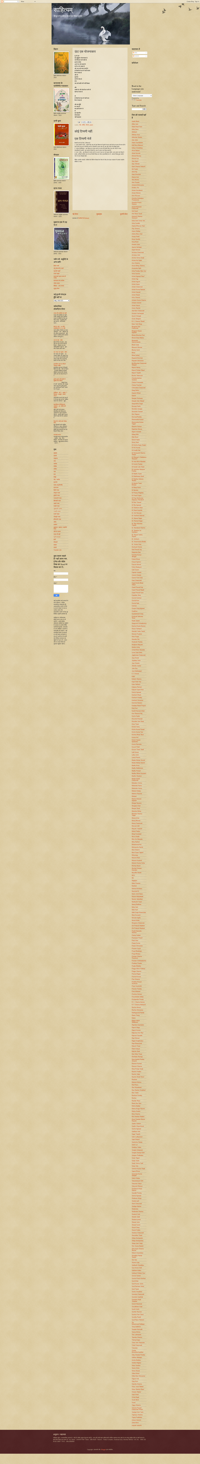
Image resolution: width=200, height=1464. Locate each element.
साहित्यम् (63, 9)
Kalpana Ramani (137, 687)
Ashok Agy (135, 279)
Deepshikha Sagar (137, 403)
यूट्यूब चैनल (56, 288)
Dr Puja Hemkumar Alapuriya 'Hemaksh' (138, 498)
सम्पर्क (55, 547)
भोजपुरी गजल (57, 516)
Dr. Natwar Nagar (137, 518)
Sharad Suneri (136, 1225)
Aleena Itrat (135, 177)
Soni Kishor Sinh (137, 1268)
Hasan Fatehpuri (137, 628)
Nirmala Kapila (136, 918)
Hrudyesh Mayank (137, 644)
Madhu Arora (135, 765)
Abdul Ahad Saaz (137, 126)
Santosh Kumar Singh (138, 1168)
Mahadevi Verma (137, 783)
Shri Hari (134, 1260)
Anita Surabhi (136, 223)
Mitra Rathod (135, 842)
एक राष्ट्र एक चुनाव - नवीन (60, 352)
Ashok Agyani (136, 281)
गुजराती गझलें (57, 271)
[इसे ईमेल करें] (82, 122)
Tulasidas (135, 1348)
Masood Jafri (136, 826)
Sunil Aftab (135, 1281)
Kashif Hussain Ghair (138, 711)
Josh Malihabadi (137, 671)
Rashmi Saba (136, 1074)
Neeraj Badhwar (136, 904)
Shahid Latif (135, 1201)
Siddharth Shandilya (138, 1265)
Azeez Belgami (136, 319)
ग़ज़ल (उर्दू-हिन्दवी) (58, 485)
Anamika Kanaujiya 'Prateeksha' (137, 199)
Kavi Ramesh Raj (137, 713)
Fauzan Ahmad (136, 564)
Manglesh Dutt (136, 806)
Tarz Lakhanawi (136, 1334)
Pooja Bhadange (137, 951)
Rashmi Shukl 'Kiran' (138, 1077)
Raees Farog (135, 1015)
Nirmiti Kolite (135, 920)
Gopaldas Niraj (136, 595)
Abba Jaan (135, 124)
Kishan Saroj (135, 727)
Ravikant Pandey (137, 1095)
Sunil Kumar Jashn (137, 1284)
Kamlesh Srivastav (137, 700)
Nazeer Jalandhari (137, 899)
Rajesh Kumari (136, 1030)
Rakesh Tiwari (136, 1046)
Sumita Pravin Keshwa (139, 1278)
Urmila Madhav (136, 1360)
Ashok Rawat (136, 295)
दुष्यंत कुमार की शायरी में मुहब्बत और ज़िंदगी (59, 379)
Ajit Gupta (135, 169)
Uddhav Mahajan (137, 1357)
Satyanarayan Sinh (137, 1181)
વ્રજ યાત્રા (57, 537)
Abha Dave (135, 129)
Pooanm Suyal (136, 948)
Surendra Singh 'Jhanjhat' (136, 1300)
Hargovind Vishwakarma (139, 623)
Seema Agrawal (136, 1195)
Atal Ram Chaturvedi (138, 310)
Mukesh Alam (136, 858)
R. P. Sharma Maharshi (139, 1004)
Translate (139, 100)
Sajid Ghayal (135, 1139)
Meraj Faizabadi (136, 834)
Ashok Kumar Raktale (138, 289)
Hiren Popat (135, 636)
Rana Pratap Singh (137, 1069)
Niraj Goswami (136, 915)
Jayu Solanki (136, 663)
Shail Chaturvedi (137, 1203)
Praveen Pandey (137, 989)
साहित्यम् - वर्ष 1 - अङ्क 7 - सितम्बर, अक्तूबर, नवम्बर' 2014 (61, 394)
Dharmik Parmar (137, 426)
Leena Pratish (136, 757)
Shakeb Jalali (136, 1217)
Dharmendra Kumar (137, 419)
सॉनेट (55, 522)
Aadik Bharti (135, 121)
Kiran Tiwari (135, 724)
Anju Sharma (136, 228)
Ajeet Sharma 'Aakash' (138, 166)
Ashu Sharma (136, 297)
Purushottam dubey (138, 997)
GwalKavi (135, 611)
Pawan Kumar (136, 943)
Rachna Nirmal (136, 1007)
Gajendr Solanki (136, 572)
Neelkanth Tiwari (137, 902)
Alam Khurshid (136, 174)
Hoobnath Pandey (137, 642)
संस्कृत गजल (57, 493)
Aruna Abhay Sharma (138, 265)
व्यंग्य (55, 461)
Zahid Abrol (135, 1422)
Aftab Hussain (136, 153)
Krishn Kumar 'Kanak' (138, 729)
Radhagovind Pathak (138, 1012)
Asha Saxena (136, 273)
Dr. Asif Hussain (136, 513)
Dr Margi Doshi (136, 487)
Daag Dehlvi (135, 390)
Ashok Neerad (136, 292)
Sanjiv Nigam (136, 1158)
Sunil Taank (135, 1289)
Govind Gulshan (136, 598)
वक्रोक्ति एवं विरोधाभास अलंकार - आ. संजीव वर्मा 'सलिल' (60, 406)
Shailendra (135, 1209)
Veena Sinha (135, 1368)
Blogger (103, 1449)
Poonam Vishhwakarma (139, 960)
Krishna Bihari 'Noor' (138, 734)
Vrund (133, 1402)
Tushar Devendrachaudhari (137, 1351)
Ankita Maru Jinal (137, 234)
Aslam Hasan (136, 305)
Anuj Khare (135, 242)
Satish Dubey (136, 1178)
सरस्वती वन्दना (57, 435)
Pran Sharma (136, 979)
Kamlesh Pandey (137, 697)
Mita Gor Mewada (137, 839)
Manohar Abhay (136, 811)
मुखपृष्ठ (55, 453)
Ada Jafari (135, 140)
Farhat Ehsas (136, 559)
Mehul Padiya (136, 831)
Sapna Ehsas (136, 1171)
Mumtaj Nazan (136, 866)
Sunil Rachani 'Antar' (138, 1286)
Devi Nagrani (135, 414)
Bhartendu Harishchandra (136, 341)
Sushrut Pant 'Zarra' (138, 1314)
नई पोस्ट (75, 214)
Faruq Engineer (136, 562)
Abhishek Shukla (137, 137)
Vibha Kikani (135, 1373)
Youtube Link (57, 550)
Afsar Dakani (136, 150)
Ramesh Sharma (137, 1066)
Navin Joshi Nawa (137, 894)
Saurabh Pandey (137, 1193)
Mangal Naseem (137, 803)
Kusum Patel (136, 747)
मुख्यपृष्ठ (99, 214)
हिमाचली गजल (57, 500)
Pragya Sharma (136, 971)
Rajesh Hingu (136, 1027)
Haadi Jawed (135, 621)
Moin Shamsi (136, 850)
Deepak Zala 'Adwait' (138, 401)
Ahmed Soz (135, 158)
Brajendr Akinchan (137, 358)
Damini (134, 395)
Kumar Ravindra (136, 744)
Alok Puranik (135, 182)
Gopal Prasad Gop (137, 587)
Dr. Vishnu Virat (136, 544)
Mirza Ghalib (135, 836)
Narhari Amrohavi (137, 888)
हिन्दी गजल (56, 490)
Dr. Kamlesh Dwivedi (138, 515)
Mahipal (134, 796)
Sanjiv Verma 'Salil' (137, 1163)
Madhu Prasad (136, 771)
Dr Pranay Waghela (137, 493)
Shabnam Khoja (136, 1198)
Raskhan (134, 1079)
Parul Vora (135, 940)
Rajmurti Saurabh (137, 1035)
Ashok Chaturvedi (137, 287)
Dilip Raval (135, 437)
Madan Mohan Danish (138, 763)
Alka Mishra (135, 179)
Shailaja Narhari (136, 1206)
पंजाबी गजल (56, 506)
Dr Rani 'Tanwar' (136, 502)
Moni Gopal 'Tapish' (137, 852)
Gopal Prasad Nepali (138, 590)
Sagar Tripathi (136, 1134)
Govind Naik (135, 603)
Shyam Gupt (135, 1262)
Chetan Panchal (136, 385)
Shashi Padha (136, 1230)
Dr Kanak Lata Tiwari (138, 467)
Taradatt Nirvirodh (137, 1329)
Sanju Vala (135, 1166)
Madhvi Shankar (137, 776)
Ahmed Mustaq (136, 156)
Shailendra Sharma (137, 1211)
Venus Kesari (136, 1371)
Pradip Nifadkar (136, 966)
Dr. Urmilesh (135, 539)
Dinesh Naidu (136, 440)
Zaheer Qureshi (136, 1420)
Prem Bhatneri (136, 991)
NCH (133, 875)
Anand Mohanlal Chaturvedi (136, 207)
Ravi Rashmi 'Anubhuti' (139, 1090)
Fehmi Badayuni (137, 567)
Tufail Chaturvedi (137, 1345)
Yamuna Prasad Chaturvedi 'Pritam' (137, 1408)
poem (91, 125)
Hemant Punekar (137, 634)
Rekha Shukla (136, 1111)
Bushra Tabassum (137, 375)
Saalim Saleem (136, 1123)
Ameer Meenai (136, 193)
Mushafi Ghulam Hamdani (137, 869)
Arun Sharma (136, 263)
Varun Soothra (136, 1365)
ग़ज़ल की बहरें (57, 534)
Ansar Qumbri (136, 239)
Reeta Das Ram (136, 1103)
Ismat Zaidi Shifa (137, 652)
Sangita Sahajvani (137, 1150)
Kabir (133, 676)
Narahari (134, 886)
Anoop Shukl (135, 236)
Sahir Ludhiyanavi (137, 1137)
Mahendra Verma (137, 788)
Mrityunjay (135, 855)
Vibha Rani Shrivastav (138, 1376)
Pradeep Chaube (137, 963)
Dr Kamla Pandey (137, 464)
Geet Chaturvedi (137, 580)
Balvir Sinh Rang (137, 324)
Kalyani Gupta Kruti (138, 689)
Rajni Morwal (135, 1038)
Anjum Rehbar (136, 231)
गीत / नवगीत (57, 479)
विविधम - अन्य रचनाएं (59, 286)
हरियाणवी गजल (57, 519)
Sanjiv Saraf (135, 1160)
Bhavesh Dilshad (137, 347)
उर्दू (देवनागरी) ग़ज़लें (59, 268)
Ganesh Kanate (136, 575)
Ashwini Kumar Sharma (139, 300)
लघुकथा (56, 458)
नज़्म (55, 471)
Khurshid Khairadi (137, 719)
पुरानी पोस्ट (124, 214)
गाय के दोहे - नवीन (58, 340)
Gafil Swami (135, 570)
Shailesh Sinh (136, 1214)
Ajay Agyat (135, 161)
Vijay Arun (135, 1381)
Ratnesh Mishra (136, 1082)
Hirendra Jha (135, 639)
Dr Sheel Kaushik (137, 510)
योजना (87, 125)
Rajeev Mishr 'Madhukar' (136, 1021)
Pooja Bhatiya (136, 954)
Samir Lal (135, 1145)
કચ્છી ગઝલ (57, 511)
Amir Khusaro (136, 195)
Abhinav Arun (136, 134)
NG (133, 878)
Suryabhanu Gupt (137, 1306)
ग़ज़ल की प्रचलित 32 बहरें (60, 313)
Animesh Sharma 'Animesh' (137, 217)
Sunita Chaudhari (137, 1291)
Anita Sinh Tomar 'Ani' (138, 220)
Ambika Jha (135, 187)
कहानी (55, 455)
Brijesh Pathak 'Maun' (138, 370)
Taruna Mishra (136, 1332)
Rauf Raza (135, 1085)
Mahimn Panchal (137, 793)
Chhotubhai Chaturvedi (138, 388)
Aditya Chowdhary (137, 148)
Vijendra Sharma (137, 1384)
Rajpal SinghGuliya (137, 1041)
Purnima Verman (137, 994)
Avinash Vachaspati (138, 313)
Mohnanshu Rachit (137, 847)
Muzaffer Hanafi (136, 872)
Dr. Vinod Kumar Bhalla (139, 541)
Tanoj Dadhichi (136, 1326)
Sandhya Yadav (136, 1147)
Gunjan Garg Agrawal (138, 608)
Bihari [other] (135, 355)
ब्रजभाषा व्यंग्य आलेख (59, 280)
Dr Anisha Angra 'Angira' (139, 445)
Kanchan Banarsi (137, 703)
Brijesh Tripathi (136, 373)
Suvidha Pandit (136, 1317)
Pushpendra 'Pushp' (138, 999)
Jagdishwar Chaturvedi (138, 655)
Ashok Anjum (136, 284)
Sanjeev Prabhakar (137, 1155)
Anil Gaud (135, 211)
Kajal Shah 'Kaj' (136, 681)
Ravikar (134, 1098)
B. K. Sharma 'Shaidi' (138, 321)
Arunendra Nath (136, 268)
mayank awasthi (137, 1425)
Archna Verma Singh (138, 258)
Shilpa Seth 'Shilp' (137, 1243)
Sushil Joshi (135, 1309)
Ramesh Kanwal (137, 1063)
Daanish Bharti (136, 393)
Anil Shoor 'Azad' (137, 213)
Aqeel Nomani (136, 250)
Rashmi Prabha (136, 1071)
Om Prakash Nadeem (138, 925)
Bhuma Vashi (136, 350)
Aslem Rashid (136, 308)
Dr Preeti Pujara (136, 495)
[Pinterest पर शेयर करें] (90, 122)
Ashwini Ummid (136, 303)
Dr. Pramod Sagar (137, 521)
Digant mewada (136, 431)
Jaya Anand (135, 658)
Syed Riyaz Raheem (138, 1320)
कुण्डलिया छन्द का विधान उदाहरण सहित (60, 364)
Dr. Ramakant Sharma (138, 528)
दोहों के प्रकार (57, 531)
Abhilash (134, 132)
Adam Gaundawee (137, 142)
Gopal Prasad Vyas (138, 592)
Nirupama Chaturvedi (138, 923)
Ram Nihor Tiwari (137, 1054)
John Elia (134, 668)
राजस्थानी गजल (57, 498)
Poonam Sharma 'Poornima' (137, 957)
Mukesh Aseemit (137, 860)
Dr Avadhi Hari (136, 450)
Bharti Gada (135, 345)
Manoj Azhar (135, 818)
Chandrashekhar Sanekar (137, 378)
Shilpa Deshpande (137, 1238)
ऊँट (80, 125)
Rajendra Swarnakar (138, 1025)
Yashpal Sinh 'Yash (137, 1412)
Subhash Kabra (136, 1270)
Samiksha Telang (137, 1142)
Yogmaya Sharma (137, 1415)
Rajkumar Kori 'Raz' (138, 1033)
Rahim (134, 1018)
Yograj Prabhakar (137, 1417)
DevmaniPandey (137, 417)
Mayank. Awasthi (137, 828)
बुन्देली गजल (57, 495)
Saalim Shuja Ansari (138, 1126)
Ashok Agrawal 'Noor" (138, 276)
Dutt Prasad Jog (137, 549)
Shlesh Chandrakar (137, 1253)
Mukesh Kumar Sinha (138, 863)
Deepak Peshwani (137, 398)
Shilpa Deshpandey (137, 1241)
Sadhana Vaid (136, 1131)
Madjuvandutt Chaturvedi (136, 779)
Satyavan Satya (136, 1183)
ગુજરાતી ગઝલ (58, 508)
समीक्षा (55, 466)
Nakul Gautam (136, 883)
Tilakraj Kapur (136, 1340)
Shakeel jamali (136, 1219)
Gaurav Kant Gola (137, 577)
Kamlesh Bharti (136, 695)
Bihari (133, 352)
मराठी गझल (56, 514)
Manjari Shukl (136, 808)
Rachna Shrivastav (137, 1010)
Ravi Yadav (135, 1093)
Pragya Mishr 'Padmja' (138, 968)
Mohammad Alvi (136, 844)
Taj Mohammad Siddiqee (138, 1323)
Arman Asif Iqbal (137, 260)
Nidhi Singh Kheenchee (139, 912)
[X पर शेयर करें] (86, 122)
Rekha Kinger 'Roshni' (138, 1108)
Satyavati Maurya (137, 1186)
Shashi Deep (135, 1227)
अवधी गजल (56, 503)
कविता (83, 125)
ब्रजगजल (56, 487)
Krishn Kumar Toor (137, 732)
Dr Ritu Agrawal (136, 505)
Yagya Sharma (136, 1405)
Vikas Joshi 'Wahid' (137, 1386)
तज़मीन (55, 524)
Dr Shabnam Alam (137, 507)
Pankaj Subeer (136, 935)
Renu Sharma (136, 1114)
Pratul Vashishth (137, 986)
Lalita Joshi (135, 755)
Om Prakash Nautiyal (138, 928)
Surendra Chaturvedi (138, 1294)
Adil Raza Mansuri (137, 145)
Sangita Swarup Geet (138, 1152)
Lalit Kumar (135, 752)
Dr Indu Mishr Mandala (138, 461)
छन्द (55, 474)
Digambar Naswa (137, 429)
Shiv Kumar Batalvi (137, 1246)
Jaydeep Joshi (136, 660)
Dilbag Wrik (135, 434)
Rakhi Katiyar (136, 1049)
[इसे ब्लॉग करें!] (84, 122)
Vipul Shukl (135, 1394)
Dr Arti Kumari (136, 447)
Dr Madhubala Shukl (138, 476)
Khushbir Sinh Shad (138, 721)
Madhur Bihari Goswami (139, 773)
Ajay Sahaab (135, 164)
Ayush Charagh (136, 316)
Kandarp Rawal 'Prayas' (139, 705)
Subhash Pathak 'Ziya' (138, 1273)
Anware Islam (136, 244)
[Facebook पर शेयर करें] (88, 122)
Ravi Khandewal (136, 1087)
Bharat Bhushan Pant (138, 335)
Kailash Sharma (136, 679)
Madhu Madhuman (137, 768)
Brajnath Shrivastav (138, 360)
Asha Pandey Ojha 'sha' (139, 271)
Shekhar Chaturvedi (138, 1233)
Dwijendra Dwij (136, 552)
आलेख (55, 463)
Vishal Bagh (135, 1397)
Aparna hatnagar (137, 247)
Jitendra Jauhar (136, 666)
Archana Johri (136, 255)
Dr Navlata (135, 490)
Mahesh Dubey (136, 791)
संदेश (135, 53)
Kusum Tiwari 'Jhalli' (138, 749)
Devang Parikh (136, 406)
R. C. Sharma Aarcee (138, 1002)
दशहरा (55, 545)
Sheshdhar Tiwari (137, 1235)
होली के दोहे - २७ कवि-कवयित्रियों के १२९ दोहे (59, 327)
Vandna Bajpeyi (136, 1363)
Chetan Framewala (137, 382)
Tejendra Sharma (137, 1337)
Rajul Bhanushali (137, 1043)
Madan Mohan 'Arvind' (138, 760)
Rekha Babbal (136, 1106)
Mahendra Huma (137, 785)
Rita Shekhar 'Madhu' (138, 1116)
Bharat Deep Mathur (138, 338)
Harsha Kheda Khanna (138, 626)
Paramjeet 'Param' (137, 938)
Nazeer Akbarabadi (137, 896)
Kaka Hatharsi (136, 684)
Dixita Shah (135, 442)
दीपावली (56, 542)
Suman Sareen (136, 1276)
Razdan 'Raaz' (136, 1101)
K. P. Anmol (135, 673)
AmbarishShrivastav (138, 185)
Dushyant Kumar (137, 547)
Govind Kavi (135, 600)
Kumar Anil (135, 737)
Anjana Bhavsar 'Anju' (138, 226)
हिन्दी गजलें (56, 265)
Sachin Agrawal (136, 1129)
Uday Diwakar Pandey (138, 1355)
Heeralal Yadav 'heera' (138, 631)
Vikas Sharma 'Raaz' (138, 1389)
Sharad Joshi (136, 1222)
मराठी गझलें (56, 273)
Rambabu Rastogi (137, 1056)
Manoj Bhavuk (136, 820)
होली (55, 539)
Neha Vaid (135, 907)
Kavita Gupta (136, 716)
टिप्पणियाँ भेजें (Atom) (83, 218)
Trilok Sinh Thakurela (138, 1342)
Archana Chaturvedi (138, 252)
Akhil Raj (134, 172)
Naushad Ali (135, 891)
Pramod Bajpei (136, 974)
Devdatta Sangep (137, 409)
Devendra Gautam (137, 411)
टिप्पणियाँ (136, 56)
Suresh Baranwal (137, 1304)
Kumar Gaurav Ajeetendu (136, 740)
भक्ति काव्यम (57, 283)
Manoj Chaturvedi (137, 823)
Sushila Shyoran (137, 1312)
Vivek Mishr (135, 1400)
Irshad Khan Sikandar (138, 650)
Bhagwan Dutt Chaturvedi (136, 327)
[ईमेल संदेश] (78, 122)
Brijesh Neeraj (136, 367)
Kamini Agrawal (136, 692)
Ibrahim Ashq (136, 647)
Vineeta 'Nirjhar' (136, 1392)
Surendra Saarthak (137, 1297)
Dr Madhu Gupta (137, 473)
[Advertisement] (100, 237)
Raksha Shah (136, 1051)
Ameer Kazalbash (137, 190)
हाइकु (55, 477)
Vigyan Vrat (135, 1378)
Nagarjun (134, 880)
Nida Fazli (135, 910)
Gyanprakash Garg (137, 614)
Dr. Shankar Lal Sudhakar (136, 531)
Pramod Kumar (136, 976)
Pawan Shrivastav (137, 946)
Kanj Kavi (135, 708)
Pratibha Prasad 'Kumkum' (136, 982)
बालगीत (55, 482)
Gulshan (134, 606)
